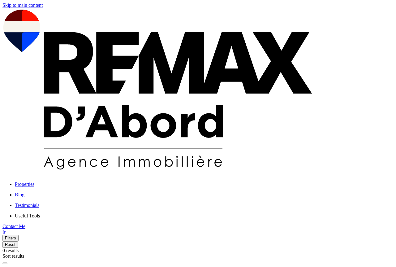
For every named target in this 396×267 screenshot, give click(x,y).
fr (4, 231)
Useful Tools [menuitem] (27, 215)
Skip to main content (22, 5)
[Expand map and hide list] (4, 263)
